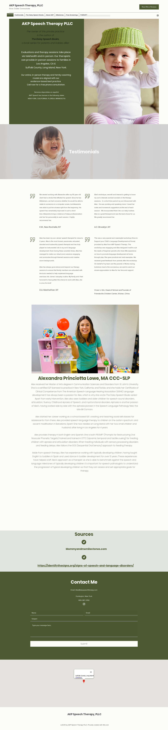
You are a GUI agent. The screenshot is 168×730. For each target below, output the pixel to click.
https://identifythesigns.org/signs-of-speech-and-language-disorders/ (86, 565)
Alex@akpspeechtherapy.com (86, 590)
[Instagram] (158, 15)
